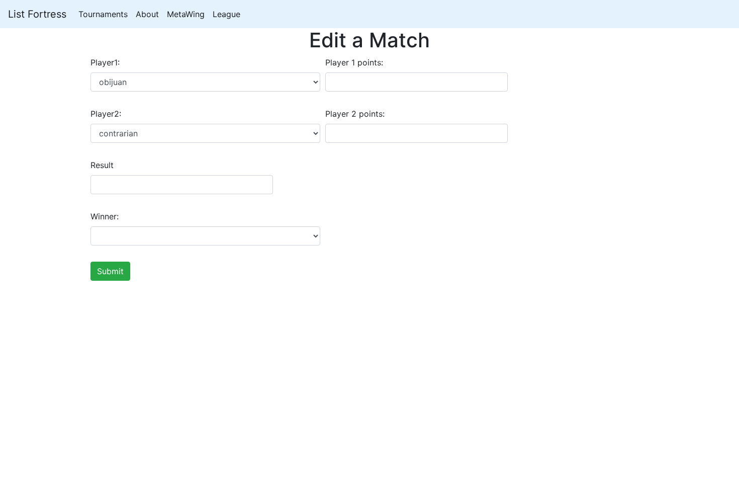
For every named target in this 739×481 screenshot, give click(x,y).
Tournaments (103, 14)
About (147, 14)
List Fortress (37, 14)
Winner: (104, 216)
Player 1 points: (354, 62)
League (226, 14)
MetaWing (186, 14)
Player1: (105, 62)
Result (102, 165)
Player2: (105, 114)
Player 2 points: (355, 114)
